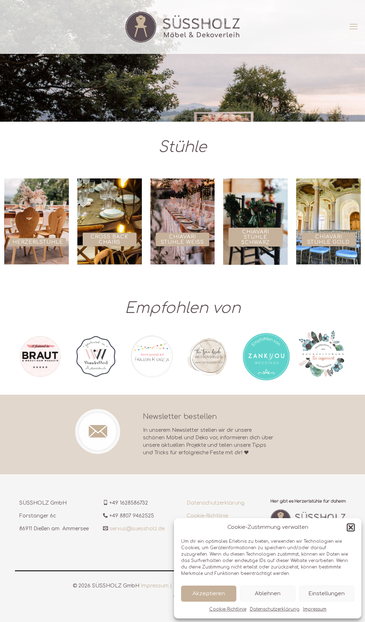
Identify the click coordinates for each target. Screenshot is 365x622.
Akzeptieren (208, 594)
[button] (350, 527)
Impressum (315, 609)
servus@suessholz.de (137, 528)
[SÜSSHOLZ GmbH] (182, 27)
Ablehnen (268, 594)
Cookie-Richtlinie (227, 609)
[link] (40, 356)
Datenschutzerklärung (274, 609)
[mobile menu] (354, 27)
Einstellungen (326, 594)
